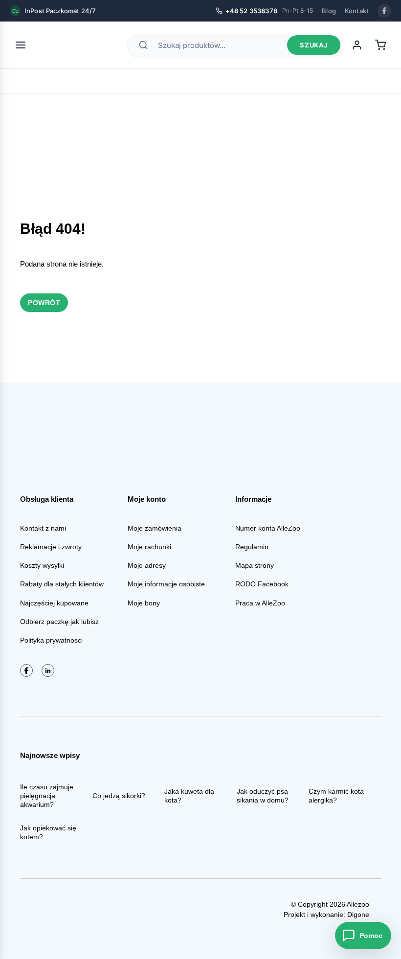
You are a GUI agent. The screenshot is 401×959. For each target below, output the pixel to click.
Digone (358, 914)
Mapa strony (254, 565)
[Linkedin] (48, 670)
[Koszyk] (380, 45)
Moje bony (144, 603)
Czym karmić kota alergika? (336, 795)
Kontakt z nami (43, 528)
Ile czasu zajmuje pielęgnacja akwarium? (46, 795)
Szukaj (314, 45)
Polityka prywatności (51, 640)
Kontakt (357, 11)
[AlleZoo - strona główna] (69, 45)
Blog (329, 11)
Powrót (44, 303)
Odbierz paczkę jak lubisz (59, 621)
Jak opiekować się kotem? (48, 832)
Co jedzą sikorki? (118, 796)
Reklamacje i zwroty (51, 547)
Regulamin (251, 547)
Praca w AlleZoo (260, 603)
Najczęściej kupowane (54, 603)
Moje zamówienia (154, 528)
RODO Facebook (262, 584)
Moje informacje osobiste (166, 584)
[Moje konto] (357, 45)
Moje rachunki (149, 547)
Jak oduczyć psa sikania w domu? (263, 795)
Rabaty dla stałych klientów (62, 584)
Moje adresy (147, 565)
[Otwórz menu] (20, 45)
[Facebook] (384, 11)
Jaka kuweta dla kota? (189, 795)
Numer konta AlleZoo (267, 528)
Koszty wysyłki (42, 565)
